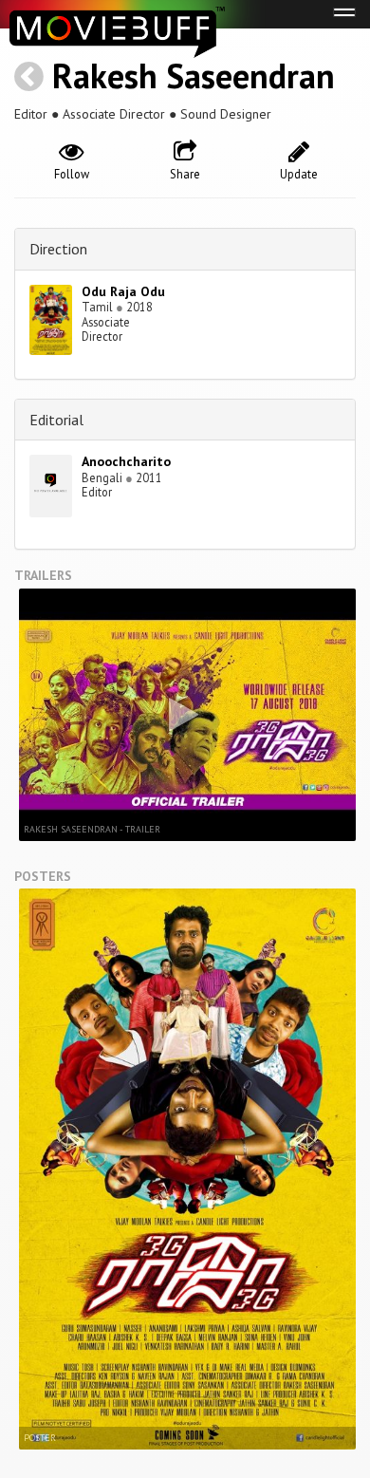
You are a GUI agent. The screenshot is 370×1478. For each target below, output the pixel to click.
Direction (58, 248)
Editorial (56, 419)
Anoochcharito (126, 461)
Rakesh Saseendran (193, 75)
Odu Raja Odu (123, 291)
